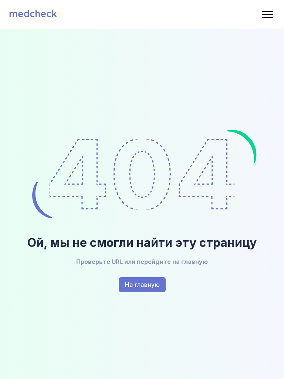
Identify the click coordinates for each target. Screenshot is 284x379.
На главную (142, 284)
